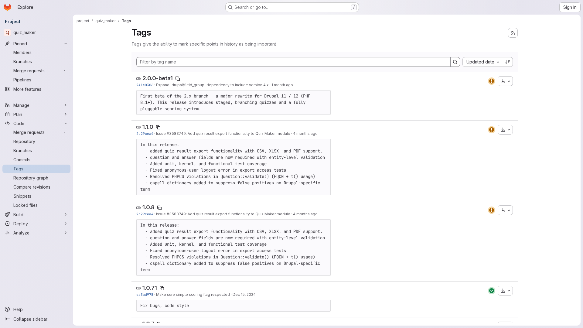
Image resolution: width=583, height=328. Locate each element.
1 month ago (282, 85)
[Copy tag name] (177, 78)
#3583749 (176, 133)
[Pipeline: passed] (491, 290)
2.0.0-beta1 (157, 78)
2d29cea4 (144, 133)
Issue (161, 133)
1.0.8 (148, 207)
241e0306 (144, 85)
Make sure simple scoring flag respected (193, 294)
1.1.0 (147, 126)
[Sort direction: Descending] (508, 62)
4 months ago (305, 133)
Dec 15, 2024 (244, 294)
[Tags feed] (513, 33)
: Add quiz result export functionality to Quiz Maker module (238, 133)
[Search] (455, 62)
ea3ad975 (144, 294)
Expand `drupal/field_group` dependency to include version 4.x (212, 85)
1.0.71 (149, 287)
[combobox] (482, 62)
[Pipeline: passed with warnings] (491, 81)
